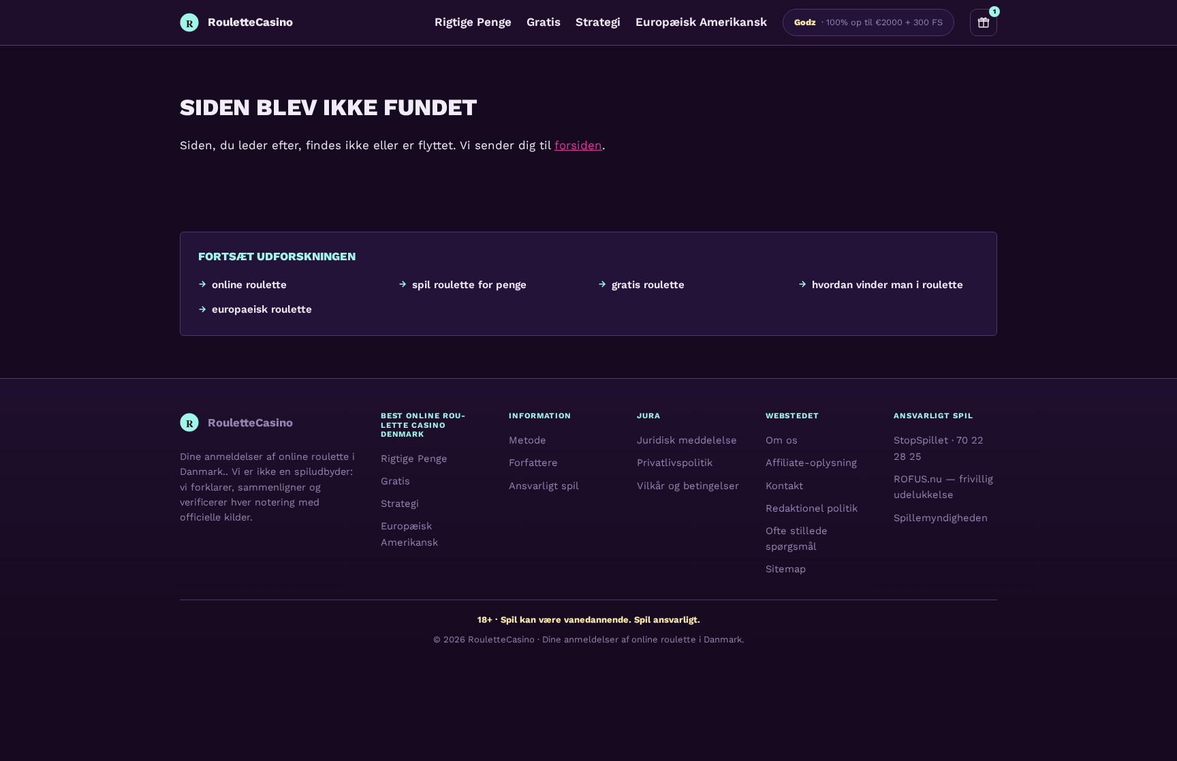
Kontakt (784, 485)
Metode (527, 440)
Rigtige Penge (473, 22)
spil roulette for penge (469, 285)
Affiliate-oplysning (811, 462)
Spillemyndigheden (941, 517)
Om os (782, 440)
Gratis (544, 22)
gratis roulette (648, 285)
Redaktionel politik (812, 508)
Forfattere (533, 462)
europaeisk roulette (262, 309)
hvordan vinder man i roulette (887, 285)
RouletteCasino (501, 639)
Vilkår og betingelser (688, 485)
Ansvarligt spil (544, 485)
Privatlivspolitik (674, 462)
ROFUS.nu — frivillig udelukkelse (943, 487)
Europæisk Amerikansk (701, 22)
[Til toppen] (1144, 728)
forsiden (578, 145)
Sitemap (786, 569)
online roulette (249, 285)
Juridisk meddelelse (687, 440)
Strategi (598, 22)
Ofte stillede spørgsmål (797, 539)
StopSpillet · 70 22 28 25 (939, 448)
